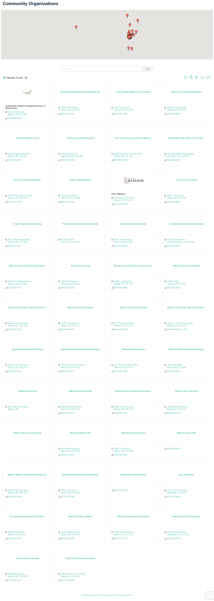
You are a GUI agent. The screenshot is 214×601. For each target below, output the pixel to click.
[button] (129, 38)
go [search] (148, 69)
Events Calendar (104, 595)
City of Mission (118, 194)
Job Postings (117, 595)
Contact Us (128, 595)
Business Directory (89, 595)
